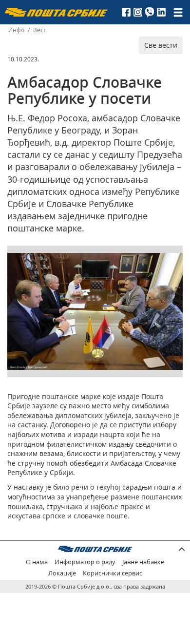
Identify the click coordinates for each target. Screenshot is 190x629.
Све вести (160, 45)
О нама (37, 562)
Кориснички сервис (112, 573)
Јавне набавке (143, 562)
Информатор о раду (85, 562)
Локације (62, 573)
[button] (174, 261)
